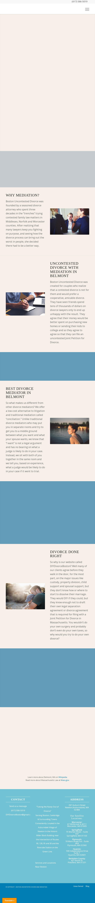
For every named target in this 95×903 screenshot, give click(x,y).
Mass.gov (65, 780)
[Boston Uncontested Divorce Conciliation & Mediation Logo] (23, 9)
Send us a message (18, 806)
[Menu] (86, 9)
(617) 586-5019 (18, 810)
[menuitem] (86, 9)
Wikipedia (63, 777)
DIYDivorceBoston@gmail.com (19, 814)
